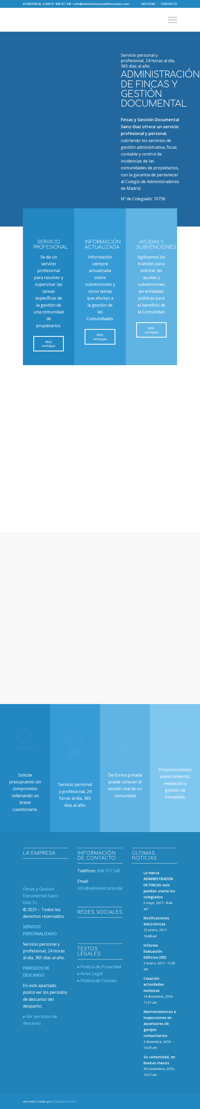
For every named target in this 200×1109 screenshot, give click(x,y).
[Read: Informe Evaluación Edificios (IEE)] (136, 947)
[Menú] (170, 19)
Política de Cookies (98, 980)
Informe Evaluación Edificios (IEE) (154, 951)
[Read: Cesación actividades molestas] (136, 980)
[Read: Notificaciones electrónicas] (136, 920)
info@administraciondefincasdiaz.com (101, 4)
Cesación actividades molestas (153, 984)
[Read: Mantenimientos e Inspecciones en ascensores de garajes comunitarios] (136, 1013)
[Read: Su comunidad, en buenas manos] (136, 1059)
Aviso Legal (91, 973)
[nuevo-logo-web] (53, 19)
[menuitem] (148, 4)
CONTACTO (169, 4)
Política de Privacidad (100, 967)
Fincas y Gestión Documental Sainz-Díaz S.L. (41, 896)
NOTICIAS (148, 4)
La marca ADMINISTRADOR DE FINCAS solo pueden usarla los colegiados (159, 884)
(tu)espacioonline (65, 1101)
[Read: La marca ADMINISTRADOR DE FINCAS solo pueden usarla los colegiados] (136, 875)
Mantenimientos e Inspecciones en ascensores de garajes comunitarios (159, 1023)
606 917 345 (63, 4)
